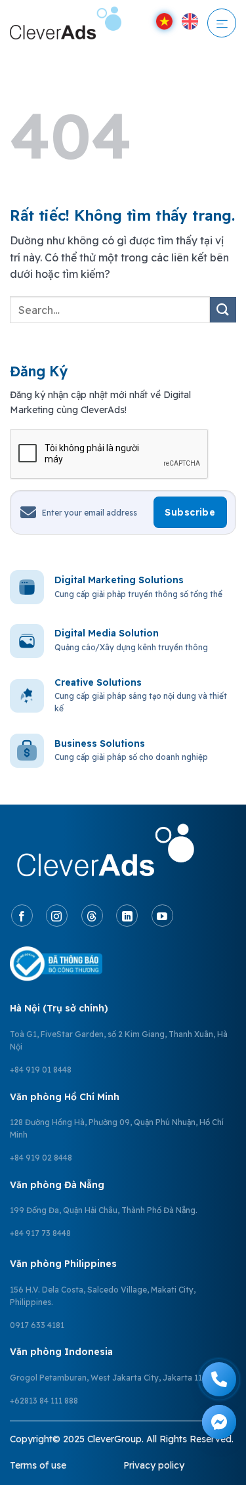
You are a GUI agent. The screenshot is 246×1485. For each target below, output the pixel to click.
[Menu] (222, 23)
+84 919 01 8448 (41, 1070)
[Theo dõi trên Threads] (92, 915)
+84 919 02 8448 (41, 1158)
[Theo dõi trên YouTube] (162, 915)
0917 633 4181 (37, 1325)
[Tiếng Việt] (164, 21)
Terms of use (38, 1465)
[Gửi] (223, 309)
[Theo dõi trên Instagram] (57, 915)
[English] (190, 21)
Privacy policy (153, 1465)
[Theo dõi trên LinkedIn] (127, 915)
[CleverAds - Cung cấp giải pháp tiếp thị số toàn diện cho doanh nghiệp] (65, 23)
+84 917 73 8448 (40, 1233)
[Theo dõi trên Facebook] (22, 915)
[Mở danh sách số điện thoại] (219, 1379)
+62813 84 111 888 (44, 1401)
